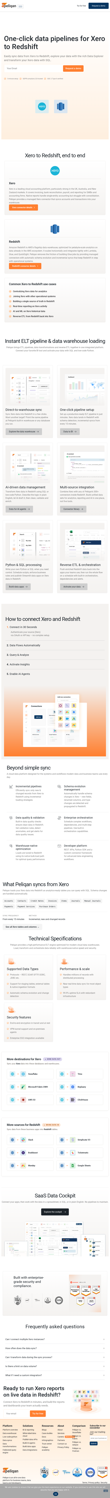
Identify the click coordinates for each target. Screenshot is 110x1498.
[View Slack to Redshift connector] (30, 1140)
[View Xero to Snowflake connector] (30, 1074)
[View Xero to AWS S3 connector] (30, 1100)
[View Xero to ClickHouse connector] (79, 1100)
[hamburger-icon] (20, 6)
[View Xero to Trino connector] (79, 1074)
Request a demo (73, 68)
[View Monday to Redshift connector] (30, 1166)
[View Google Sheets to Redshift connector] (79, 1166)
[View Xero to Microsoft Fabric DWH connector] (30, 1087)
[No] (105, 1491)
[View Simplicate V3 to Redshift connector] (79, 1140)
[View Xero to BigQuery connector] (79, 1087)
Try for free (37, 1413)
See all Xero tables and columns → (22, 927)
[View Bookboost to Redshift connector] (30, 1153)
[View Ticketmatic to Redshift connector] (79, 1153)
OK (55, 1494)
